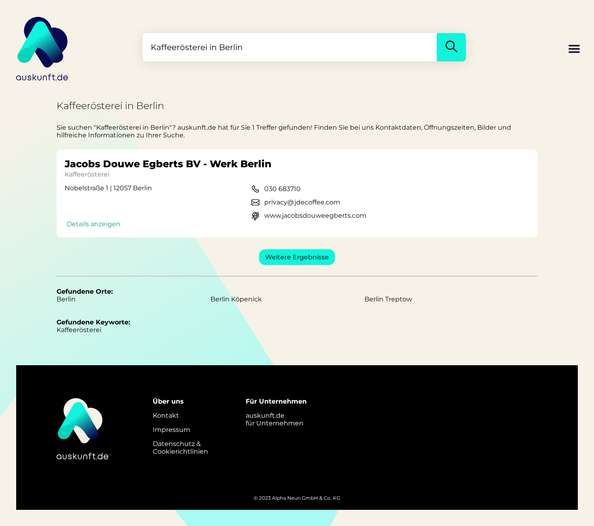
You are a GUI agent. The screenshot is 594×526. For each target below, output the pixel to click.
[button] (574, 49)
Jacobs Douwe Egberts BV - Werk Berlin (168, 164)
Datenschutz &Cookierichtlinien (180, 447)
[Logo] (42, 47)
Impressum (171, 429)
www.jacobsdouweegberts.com (315, 215)
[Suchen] (451, 47)
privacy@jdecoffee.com (302, 202)
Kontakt (166, 415)
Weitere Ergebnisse (297, 257)
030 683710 (282, 189)
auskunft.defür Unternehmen (274, 419)
